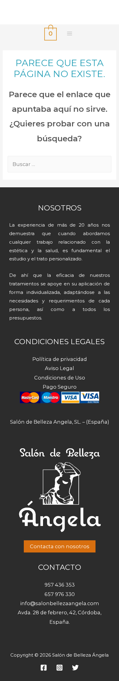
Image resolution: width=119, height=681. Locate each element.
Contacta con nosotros (59, 546)
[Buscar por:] (59, 164)
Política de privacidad (59, 359)
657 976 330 (60, 594)
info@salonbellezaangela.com (59, 603)
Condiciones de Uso (59, 378)
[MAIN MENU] (69, 33)
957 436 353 (60, 585)
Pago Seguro (60, 387)
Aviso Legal (59, 368)
